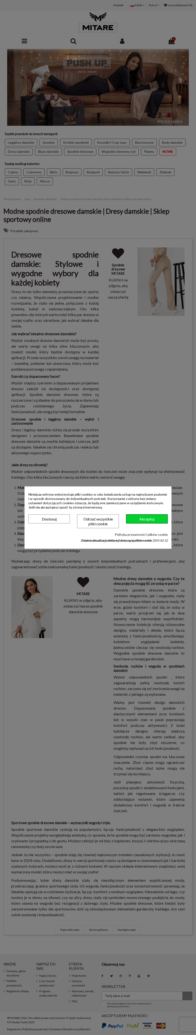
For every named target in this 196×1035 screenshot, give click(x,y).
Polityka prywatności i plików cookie (141, 535)
